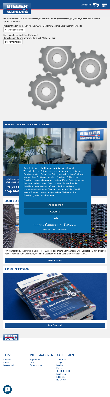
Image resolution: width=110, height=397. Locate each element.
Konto (6, 362)
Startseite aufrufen (14, 30)
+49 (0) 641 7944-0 (18, 187)
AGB (32, 362)
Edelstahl (60, 377)
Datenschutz (36, 365)
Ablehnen (55, 211)
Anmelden (86, 5)
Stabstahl (61, 359)
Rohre (59, 368)
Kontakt (7, 359)
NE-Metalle (61, 380)
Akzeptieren (55, 204)
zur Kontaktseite (13, 42)
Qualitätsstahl (63, 371)
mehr (56, 218)
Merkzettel (8, 365)
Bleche (59, 365)
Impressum (35, 359)
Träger (59, 362)
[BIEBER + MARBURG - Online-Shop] (17, 8)
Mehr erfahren (55, 260)
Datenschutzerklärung (59, 229)
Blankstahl (61, 374)
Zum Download (55, 325)
